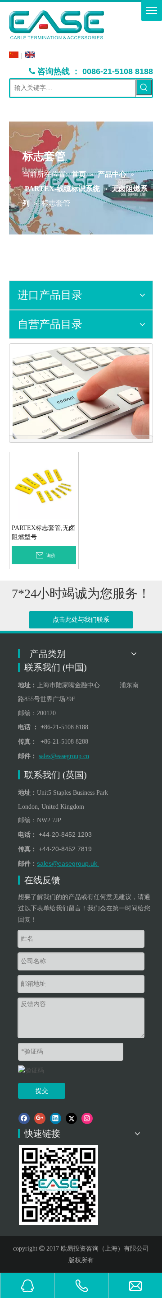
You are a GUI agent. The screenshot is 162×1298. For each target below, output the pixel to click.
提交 (42, 1090)
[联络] (81, 393)
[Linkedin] (55, 1118)
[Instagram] (87, 1118)
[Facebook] (24, 1118)
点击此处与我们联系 (81, 619)
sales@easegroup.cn (64, 756)
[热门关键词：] (144, 87)
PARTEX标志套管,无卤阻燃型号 (43, 532)
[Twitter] (71, 1118)
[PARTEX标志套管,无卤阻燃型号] (44, 486)
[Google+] (39, 1118)
